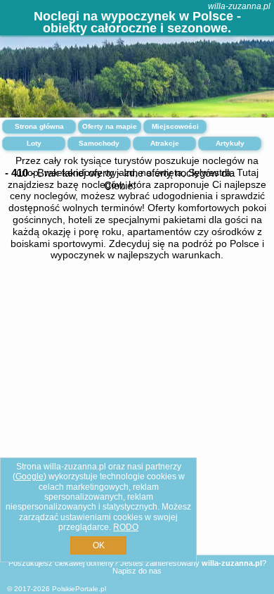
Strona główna (39, 126)
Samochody (99, 143)
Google (29, 476)
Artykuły (230, 143)
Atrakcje (164, 143)
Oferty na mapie (109, 126)
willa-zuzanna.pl (239, 6)
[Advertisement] (137, 396)
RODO (125, 527)
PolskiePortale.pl (79, 589)
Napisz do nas (137, 571)
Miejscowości (175, 126)
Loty (34, 143)
